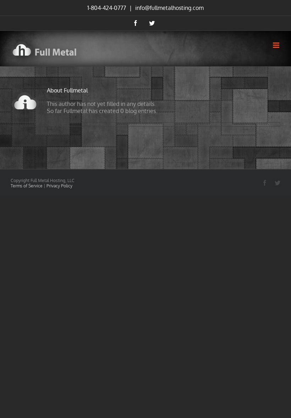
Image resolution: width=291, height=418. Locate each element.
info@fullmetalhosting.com (169, 7)
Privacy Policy (59, 185)
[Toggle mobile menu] (276, 45)
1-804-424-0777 (106, 7)
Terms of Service (27, 185)
